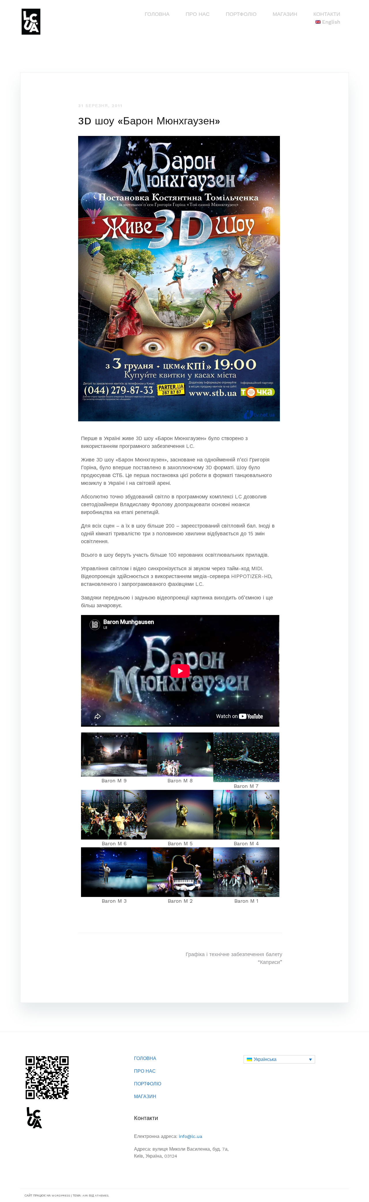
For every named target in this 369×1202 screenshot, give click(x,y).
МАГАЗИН (285, 14)
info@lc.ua (190, 1136)
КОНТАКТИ (326, 14)
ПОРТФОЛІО (241, 14)
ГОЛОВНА (157, 14)
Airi (85, 1195)
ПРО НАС (198, 14)
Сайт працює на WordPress (47, 1195)
